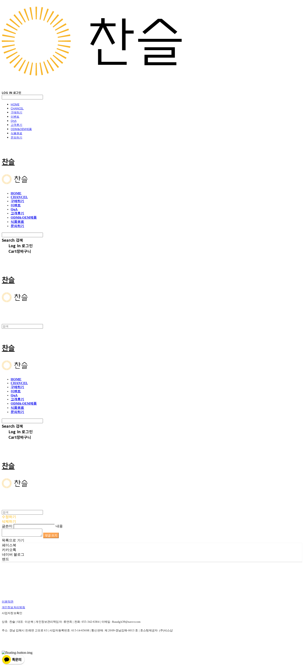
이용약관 (8, 601)
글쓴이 (7, 526)
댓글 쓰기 (51, 535)
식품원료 (16, 133)
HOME (15, 104)
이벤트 (15, 117)
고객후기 (16, 125)
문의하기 (16, 137)
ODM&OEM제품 (21, 129)
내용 (59, 526)
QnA (13, 121)
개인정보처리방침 (13, 607)
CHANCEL (17, 108)
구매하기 (16, 112)
